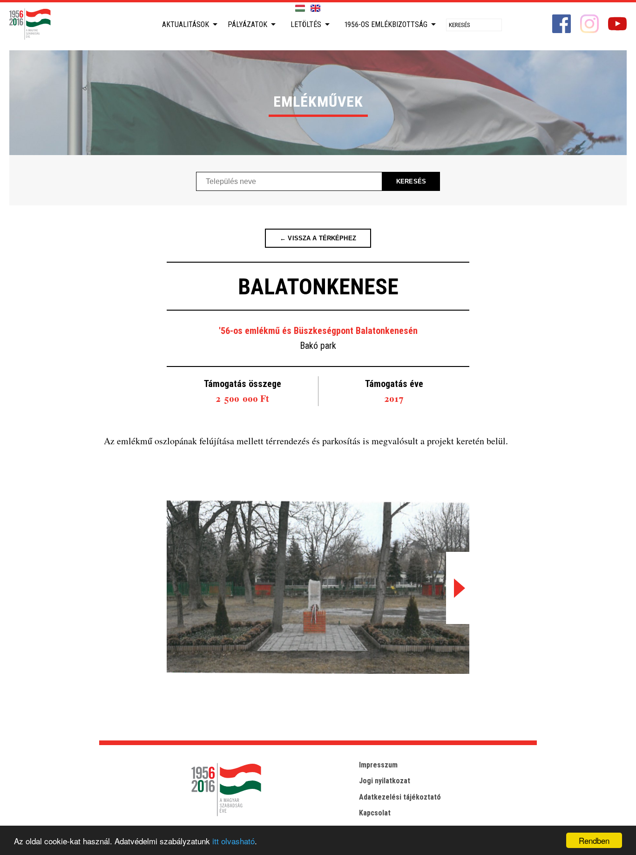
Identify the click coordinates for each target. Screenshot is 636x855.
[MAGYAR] (300, 9)
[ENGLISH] (315, 9)
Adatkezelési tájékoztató (400, 797)
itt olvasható (233, 841)
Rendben (594, 840)
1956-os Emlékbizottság (386, 24)
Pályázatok (247, 24)
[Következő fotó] (457, 588)
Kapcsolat (375, 812)
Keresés (411, 181)
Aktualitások (185, 24)
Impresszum (378, 764)
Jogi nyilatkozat (384, 780)
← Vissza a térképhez (318, 238)
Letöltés (306, 24)
